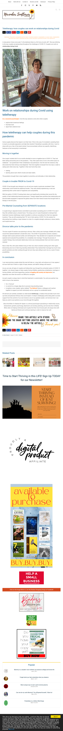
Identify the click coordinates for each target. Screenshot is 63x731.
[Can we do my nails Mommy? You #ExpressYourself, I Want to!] (6, 693)
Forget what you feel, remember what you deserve (34, 677)
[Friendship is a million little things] (6, 701)
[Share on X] (4, 32)
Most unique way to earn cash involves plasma (34, 685)
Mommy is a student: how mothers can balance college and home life (34, 669)
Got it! (56, 717)
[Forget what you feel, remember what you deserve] (6, 677)
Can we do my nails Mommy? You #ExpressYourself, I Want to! (34, 692)
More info (11, 729)
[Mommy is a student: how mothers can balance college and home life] (6, 670)
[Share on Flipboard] (29, 32)
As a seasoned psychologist (10, 119)
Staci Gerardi (6, 335)
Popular (31, 665)
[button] (3, 362)
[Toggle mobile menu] (60, 9)
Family (20, 335)
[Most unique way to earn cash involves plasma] (6, 685)
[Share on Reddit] (22, 32)
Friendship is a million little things (34, 701)
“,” (33, 288)
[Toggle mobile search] (56, 9)
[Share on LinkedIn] (18, 32)
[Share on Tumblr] (25, 32)
